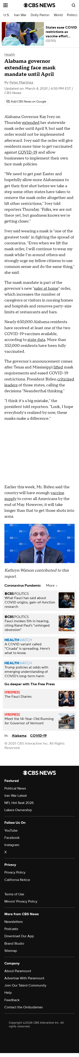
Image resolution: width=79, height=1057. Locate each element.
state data (36, 339)
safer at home (46, 288)
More (51, 585)
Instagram (11, 845)
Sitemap (10, 950)
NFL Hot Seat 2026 (19, 803)
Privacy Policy (14, 872)
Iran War (20, 15)
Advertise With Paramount (24, 978)
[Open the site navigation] (14, 5)
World (58, 15)
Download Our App (19, 936)
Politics (72, 15)
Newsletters (13, 921)
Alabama (19, 735)
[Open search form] (73, 5)
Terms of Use (14, 894)
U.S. (7, 15)
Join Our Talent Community (25, 985)
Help (8, 992)
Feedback (12, 1000)
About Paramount (17, 971)
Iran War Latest (15, 795)
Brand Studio (14, 943)
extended (31, 122)
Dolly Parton (40, 15)
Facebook (12, 837)
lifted (58, 367)
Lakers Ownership (18, 810)
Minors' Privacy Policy (20, 901)
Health (9, 54)
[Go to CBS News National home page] (39, 5)
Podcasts (11, 929)
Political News (15, 788)
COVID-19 (27, 152)
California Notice (17, 880)
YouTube (11, 830)
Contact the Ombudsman (23, 1007)
